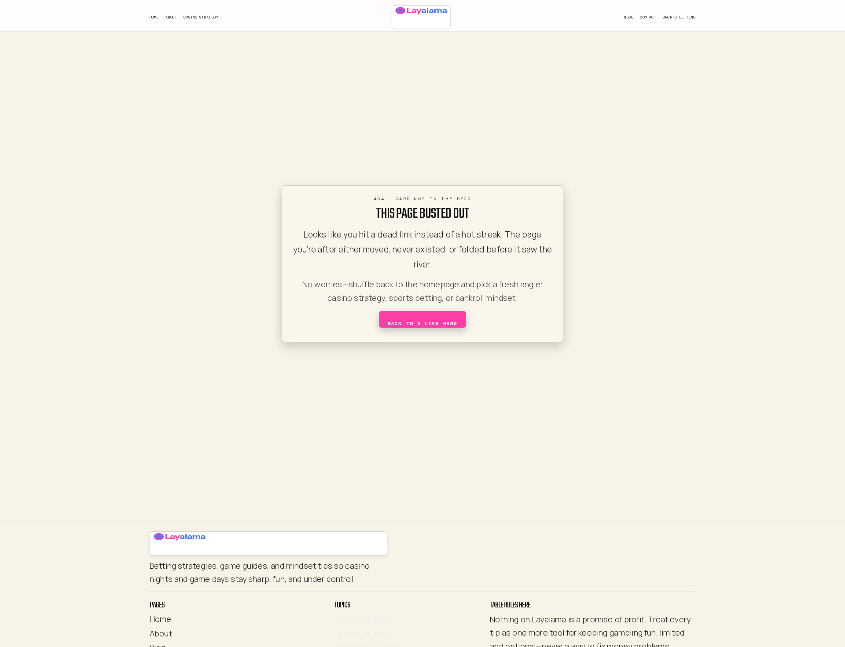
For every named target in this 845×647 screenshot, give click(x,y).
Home (154, 17)
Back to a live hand (423, 323)
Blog (628, 17)
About (171, 17)
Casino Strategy (201, 17)
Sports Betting (679, 17)
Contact (648, 17)
